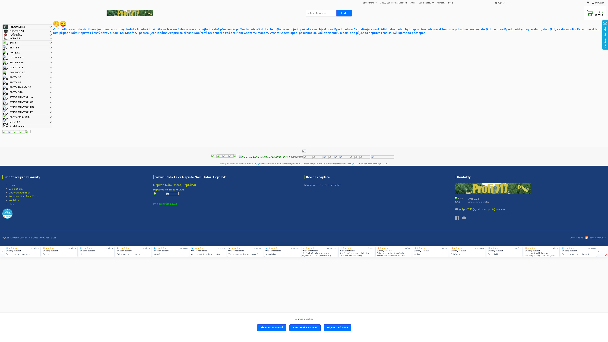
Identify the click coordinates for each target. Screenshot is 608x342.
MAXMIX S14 (17, 57)
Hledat (344, 13)
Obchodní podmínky (19, 192)
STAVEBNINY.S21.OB (22, 102)
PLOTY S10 (16, 92)
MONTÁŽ (15, 122)
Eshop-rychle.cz (598, 237)
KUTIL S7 (15, 52)
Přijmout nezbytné (271, 327)
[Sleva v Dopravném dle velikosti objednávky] (266, 157)
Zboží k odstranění (14, 126)
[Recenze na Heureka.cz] (7, 248)
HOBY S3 (15, 38)
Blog (450, 2)
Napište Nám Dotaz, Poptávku (174, 185)
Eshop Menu (368, 2)
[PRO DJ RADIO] (22, 133)
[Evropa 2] (16, 133)
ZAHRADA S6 (17, 72)
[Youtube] (465, 218)
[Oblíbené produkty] (588, 3)
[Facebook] (458, 218)
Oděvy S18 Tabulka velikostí (393, 2)
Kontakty (441, 2)
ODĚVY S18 (16, 67)
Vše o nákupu (425, 2)
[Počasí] (28, 133)
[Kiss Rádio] (5, 133)
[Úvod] (130, 13)
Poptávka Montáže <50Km (23, 196)
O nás (412, 2)
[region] (301, 252)
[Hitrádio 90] (10, 133)
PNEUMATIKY (17, 26)
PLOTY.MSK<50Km (20, 117)
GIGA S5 (14, 47)
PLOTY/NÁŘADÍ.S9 (20, 87)
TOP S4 (14, 42)
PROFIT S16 (16, 62)
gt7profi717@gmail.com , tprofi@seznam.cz (483, 209)
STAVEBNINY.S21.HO (22, 107)
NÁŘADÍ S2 (16, 34)
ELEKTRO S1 (17, 31)
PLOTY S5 (15, 77)
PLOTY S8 (15, 82)
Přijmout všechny (337, 327)
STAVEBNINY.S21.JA (21, 97)
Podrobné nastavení (305, 327)
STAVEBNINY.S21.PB (21, 112)
